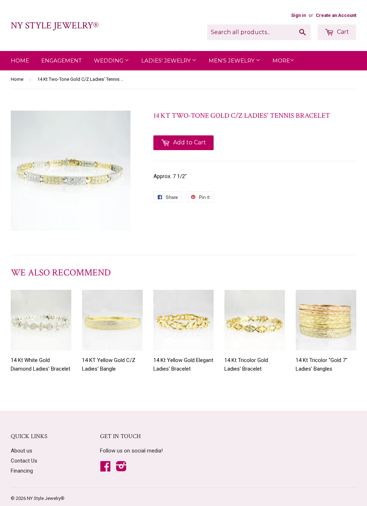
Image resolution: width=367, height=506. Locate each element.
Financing (22, 471)
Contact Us (24, 461)
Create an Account (336, 15)
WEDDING (109, 60)
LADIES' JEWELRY (166, 60)
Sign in (298, 15)
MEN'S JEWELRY (232, 60)
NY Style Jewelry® (55, 25)
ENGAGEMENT (61, 60)
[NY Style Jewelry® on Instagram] (121, 468)
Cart (342, 31)
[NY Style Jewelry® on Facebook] (105, 468)
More (281, 60)
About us (21, 450)
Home (20, 60)
